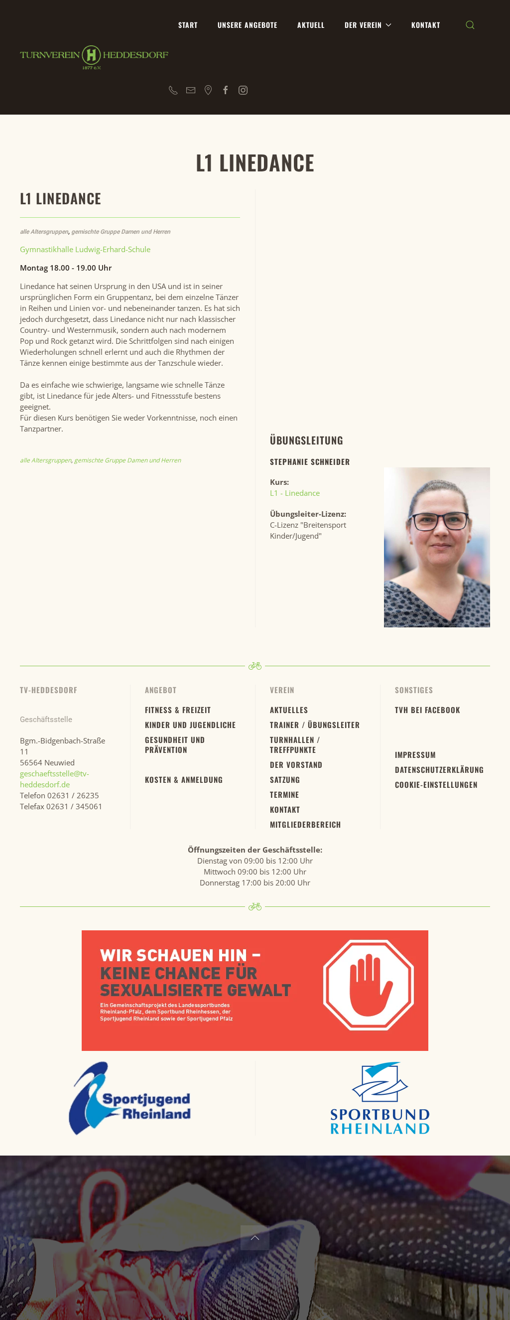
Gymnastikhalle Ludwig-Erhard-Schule (85, 249)
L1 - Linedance (296, 493)
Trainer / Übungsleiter (315, 724)
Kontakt (425, 24)
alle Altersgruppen (44, 231)
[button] (470, 25)
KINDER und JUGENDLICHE (190, 724)
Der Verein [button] (363, 24)
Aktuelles (289, 709)
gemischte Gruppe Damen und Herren (120, 231)
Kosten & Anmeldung (184, 779)
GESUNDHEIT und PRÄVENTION (175, 744)
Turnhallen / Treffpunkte (295, 744)
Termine (284, 794)
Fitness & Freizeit (178, 709)
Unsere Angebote (247, 24)
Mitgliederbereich (305, 824)
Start (188, 24)
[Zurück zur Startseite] (94, 57)
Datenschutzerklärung (439, 769)
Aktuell (311, 24)
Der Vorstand (296, 764)
